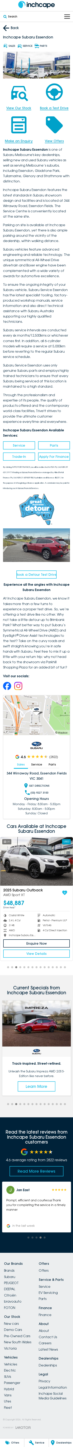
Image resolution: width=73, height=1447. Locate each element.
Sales (21, 764)
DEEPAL (9, 1289)
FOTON (9, 1308)
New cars (11, 1324)
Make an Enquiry (19, 141)
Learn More (36, 1086)
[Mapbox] (14, 731)
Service (19, 445)
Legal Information (53, 1387)
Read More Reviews (36, 1171)
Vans (7, 1395)
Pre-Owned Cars (17, 1336)
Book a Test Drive (54, 108)
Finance (45, 1315)
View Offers (54, 141)
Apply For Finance (54, 457)
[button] (36, 1207)
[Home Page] (36, 4)
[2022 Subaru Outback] (36, 861)
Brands (9, 1270)
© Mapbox (61, 732)
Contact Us (48, 1337)
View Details (36, 954)
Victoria (10, 1348)
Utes (7, 1401)
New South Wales (17, 1342)
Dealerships (48, 1365)
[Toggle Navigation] (67, 16)
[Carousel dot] (8, 967)
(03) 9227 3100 (39, 792)
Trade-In (19, 457)
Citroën (10, 1295)
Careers (45, 1343)
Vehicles (10, 1364)
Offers (43, 1270)
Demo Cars (13, 1330)
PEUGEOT (11, 1283)
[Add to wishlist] (65, 893)
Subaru (9, 1277)
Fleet (8, 1408)
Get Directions (39, 785)
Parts (54, 445)
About (44, 1331)
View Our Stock (18, 108)
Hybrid (9, 1389)
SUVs (7, 1377)
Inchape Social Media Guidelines (52, 1395)
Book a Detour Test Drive (36, 574)
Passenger (12, 1383)
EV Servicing (48, 1293)
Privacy (44, 1381)
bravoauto (12, 1301)
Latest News (48, 1349)
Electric (10, 1370)
